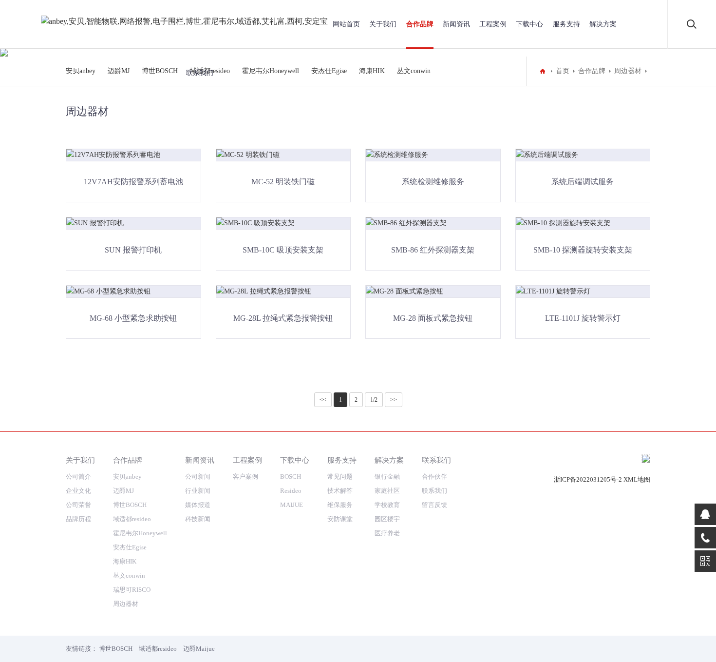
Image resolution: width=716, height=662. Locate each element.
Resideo (290, 490)
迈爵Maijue (199, 648)
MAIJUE (291, 504)
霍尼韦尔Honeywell (140, 533)
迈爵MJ (119, 71)
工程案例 (493, 24)
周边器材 (125, 603)
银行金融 (387, 476)
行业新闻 (197, 490)
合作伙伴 (434, 476)
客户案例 (245, 476)
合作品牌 (419, 24)
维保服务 (340, 504)
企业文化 (78, 490)
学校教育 (387, 504)
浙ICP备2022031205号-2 (588, 479)
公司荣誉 (78, 504)
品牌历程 (78, 519)
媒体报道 (197, 504)
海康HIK (124, 561)
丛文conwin (129, 575)
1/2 (373, 399)
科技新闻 (197, 519)
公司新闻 (197, 476)
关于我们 (382, 24)
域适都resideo (132, 519)
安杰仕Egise (130, 547)
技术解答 (340, 490)
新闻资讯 (456, 24)
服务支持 (566, 24)
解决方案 (603, 24)
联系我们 (199, 73)
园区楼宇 (387, 519)
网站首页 (346, 24)
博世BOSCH (160, 71)
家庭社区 (387, 490)
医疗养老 (387, 533)
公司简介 (78, 476)
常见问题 (340, 476)
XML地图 (636, 479)
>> (393, 399)
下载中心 (529, 24)
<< (323, 399)
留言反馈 (434, 504)
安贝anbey (80, 71)
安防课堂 (340, 519)
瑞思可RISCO (132, 589)
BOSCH (290, 476)
